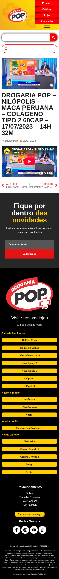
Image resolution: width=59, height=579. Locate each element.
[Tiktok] (42, 530)
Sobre (29, 493)
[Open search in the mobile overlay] (29, 48)
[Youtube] (34, 530)
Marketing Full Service (38, 574)
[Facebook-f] (16, 530)
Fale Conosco (29, 501)
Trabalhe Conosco (29, 497)
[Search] (53, 37)
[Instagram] (25, 530)
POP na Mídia (29, 504)
